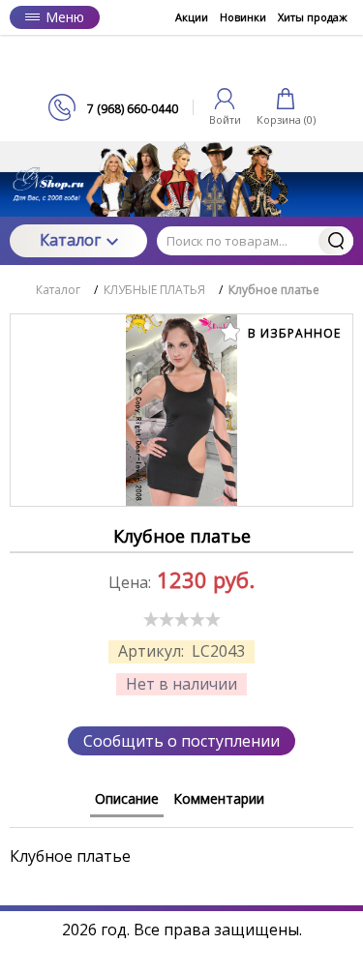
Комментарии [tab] (218, 798)
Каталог (70, 240)
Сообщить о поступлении (181, 741)
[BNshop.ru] (182, 64)
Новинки (243, 17)
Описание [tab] (127, 798)
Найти (335, 240)
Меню (64, 17)
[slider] (182, 619)
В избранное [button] (292, 333)
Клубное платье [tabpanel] (70, 855)
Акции (191, 17)
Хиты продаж (313, 17)
